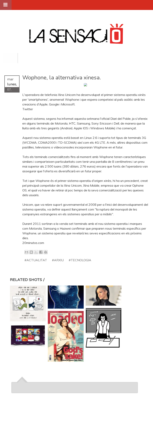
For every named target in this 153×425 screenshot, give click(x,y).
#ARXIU (58, 260)
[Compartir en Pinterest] (46, 252)
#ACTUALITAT (36, 260)
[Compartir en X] (36, 252)
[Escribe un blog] (31, 252)
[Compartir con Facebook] (41, 252)
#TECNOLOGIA (80, 260)
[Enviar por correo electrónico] (26, 252)
